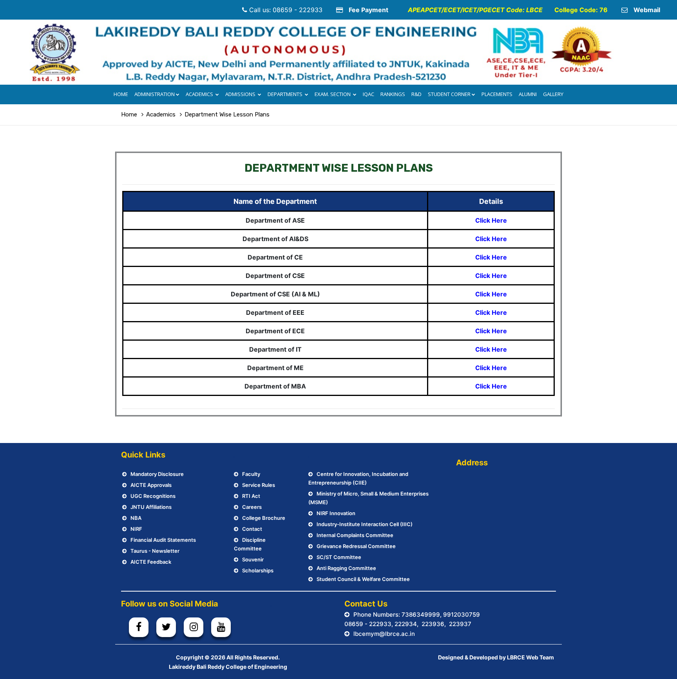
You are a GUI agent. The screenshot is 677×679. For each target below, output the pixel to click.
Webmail (647, 10)
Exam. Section (333, 94)
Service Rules (258, 485)
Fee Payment (368, 10)
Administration (154, 94)
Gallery (553, 94)
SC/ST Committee (339, 557)
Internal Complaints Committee (355, 535)
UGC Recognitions (153, 496)
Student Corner (449, 94)
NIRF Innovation (336, 513)
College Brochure (263, 518)
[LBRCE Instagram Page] (193, 627)
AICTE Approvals (151, 485)
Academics (200, 94)
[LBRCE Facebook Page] (138, 627)
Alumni (528, 94)
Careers (252, 507)
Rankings (392, 94)
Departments (286, 94)
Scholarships (257, 570)
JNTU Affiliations (151, 507)
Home (121, 94)
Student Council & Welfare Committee (363, 579)
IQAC (368, 94)
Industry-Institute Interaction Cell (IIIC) (365, 524)
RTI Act (251, 496)
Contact (252, 529)
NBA (135, 518)
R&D (416, 94)
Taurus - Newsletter (154, 551)
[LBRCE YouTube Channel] (221, 627)
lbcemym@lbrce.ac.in (384, 633)
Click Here (491, 220)
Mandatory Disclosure (157, 474)
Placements (497, 94)
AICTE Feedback (150, 562)
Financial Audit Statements (163, 540)
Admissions (241, 94)
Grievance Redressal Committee (356, 546)
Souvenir (253, 559)
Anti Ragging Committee (346, 568)
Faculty (251, 474)
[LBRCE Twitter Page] (166, 627)
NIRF (136, 529)
